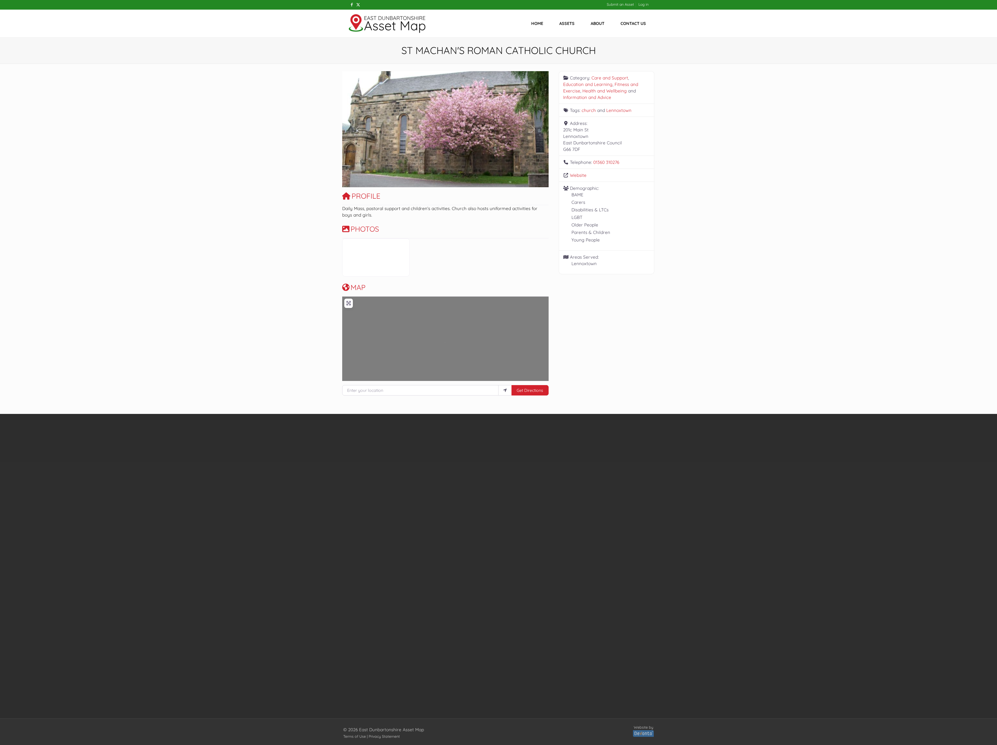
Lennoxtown (618, 110)
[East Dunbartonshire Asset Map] (387, 23)
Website (578, 175)
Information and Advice (587, 97)
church (589, 110)
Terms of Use (354, 736)
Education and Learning (587, 84)
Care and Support (609, 77)
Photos (365, 228)
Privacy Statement (384, 736)
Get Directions (530, 390)
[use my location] (505, 390)
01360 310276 (606, 162)
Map (358, 287)
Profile (366, 195)
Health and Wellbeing (604, 90)
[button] (357, 129)
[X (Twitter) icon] (358, 4)
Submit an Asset (620, 4)
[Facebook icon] (352, 4)
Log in (643, 4)
